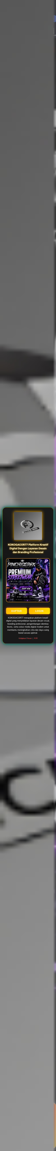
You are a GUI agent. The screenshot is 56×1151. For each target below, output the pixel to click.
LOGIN (39, 611)
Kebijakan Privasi (25, 638)
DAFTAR (16, 611)
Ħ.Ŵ (35, 638)
